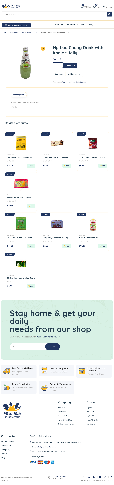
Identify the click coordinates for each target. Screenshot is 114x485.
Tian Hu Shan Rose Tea (88, 238)
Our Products (6, 445)
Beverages (14, 32)
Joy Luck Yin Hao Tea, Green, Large (21, 238)
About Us (61, 408)
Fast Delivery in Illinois (22, 368)
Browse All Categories (16, 25)
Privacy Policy (63, 416)
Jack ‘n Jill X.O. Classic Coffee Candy (93, 157)
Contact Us (62, 412)
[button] (31, 166)
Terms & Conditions (65, 420)
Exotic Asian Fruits (21, 384)
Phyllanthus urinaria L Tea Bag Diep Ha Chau (21, 278)
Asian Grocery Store (59, 368)
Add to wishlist (74, 74)
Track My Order (92, 420)
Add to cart (70, 66)
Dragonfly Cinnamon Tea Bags (56, 238)
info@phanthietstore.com (46, 447)
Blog (3, 458)
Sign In (89, 408)
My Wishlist (91, 416)
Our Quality (5, 450)
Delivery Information (66, 424)
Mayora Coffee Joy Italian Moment (57, 157)
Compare (59, 74)
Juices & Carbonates (29, 32)
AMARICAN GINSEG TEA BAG (19, 197)
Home (4, 32)
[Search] (109, 14)
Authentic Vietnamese (60, 384)
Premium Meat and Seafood (96, 369)
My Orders (91, 424)
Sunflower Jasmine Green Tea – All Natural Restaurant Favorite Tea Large (21, 157)
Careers (4, 454)
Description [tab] (18, 94)
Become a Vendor (7, 441)
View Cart (90, 412)
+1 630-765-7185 (59, 477)
